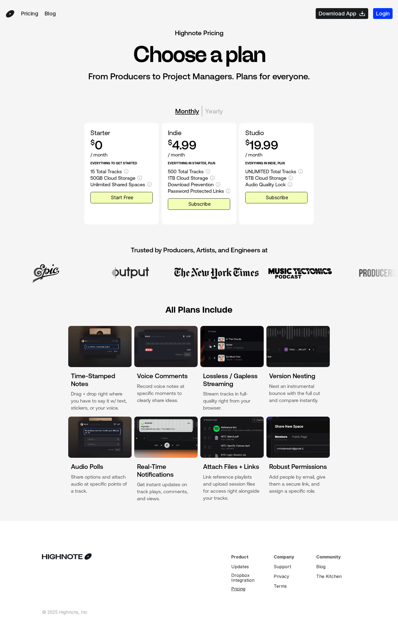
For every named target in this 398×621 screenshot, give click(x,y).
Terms (280, 586)
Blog (320, 566)
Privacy (281, 576)
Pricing (238, 588)
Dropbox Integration (243, 578)
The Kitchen (329, 576)
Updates (240, 566)
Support (282, 566)
